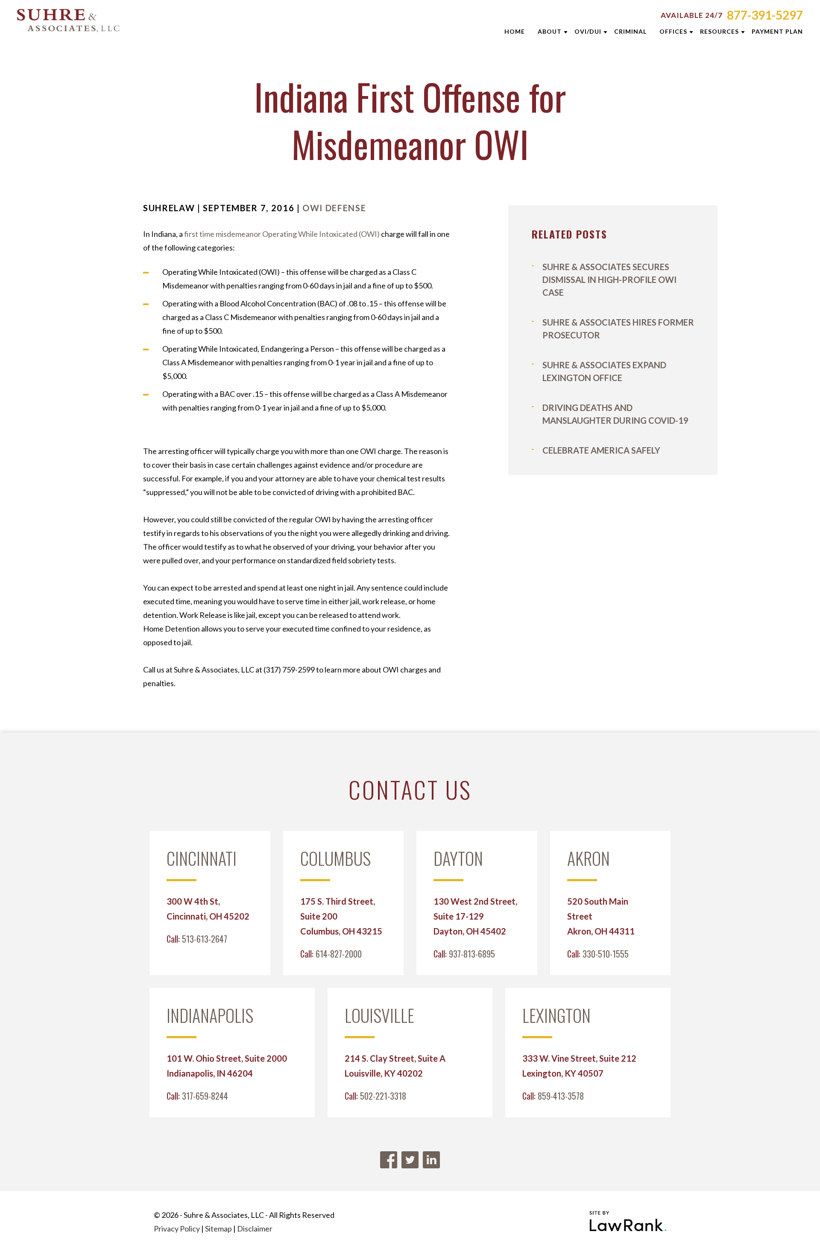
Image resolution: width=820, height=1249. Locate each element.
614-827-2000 (339, 953)
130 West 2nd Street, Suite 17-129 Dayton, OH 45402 (475, 916)
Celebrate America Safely (601, 450)
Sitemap (218, 1228)
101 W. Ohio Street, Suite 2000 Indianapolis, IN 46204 (227, 1065)
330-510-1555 (606, 953)
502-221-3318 (383, 1095)
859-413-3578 (561, 1095)
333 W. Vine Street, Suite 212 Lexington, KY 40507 (579, 1065)
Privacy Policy (177, 1228)
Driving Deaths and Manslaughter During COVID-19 (615, 413)
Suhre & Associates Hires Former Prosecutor (618, 328)
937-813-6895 (472, 953)
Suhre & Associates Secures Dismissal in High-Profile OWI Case (609, 279)
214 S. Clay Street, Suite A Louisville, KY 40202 (395, 1065)
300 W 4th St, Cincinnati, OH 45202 (208, 908)
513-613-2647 (204, 938)
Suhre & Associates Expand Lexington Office (604, 371)
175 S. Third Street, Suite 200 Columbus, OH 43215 (341, 916)
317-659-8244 (205, 1095)
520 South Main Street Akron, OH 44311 (601, 916)
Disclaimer (254, 1228)
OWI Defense (334, 208)
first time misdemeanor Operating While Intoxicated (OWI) (282, 234)
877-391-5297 (765, 15)
